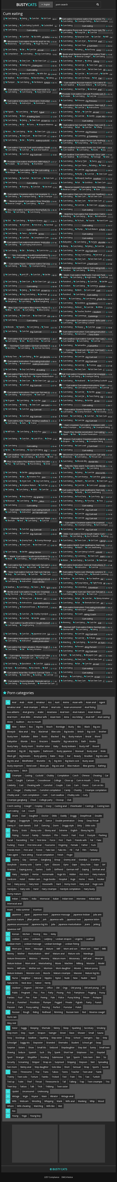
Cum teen (81, 45)
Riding (36, 1012)
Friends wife (81, 840)
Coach (80, 614)
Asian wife (78, 702)
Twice (103, 165)
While (100, 307)
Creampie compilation (96, 790)
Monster (90, 963)
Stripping (71, 1062)
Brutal (88, 736)
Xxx (8, 450)
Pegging (92, 992)
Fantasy (94, 849)
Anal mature (79, 712)
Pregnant (25, 992)
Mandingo (88, 953)
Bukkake (25, 736)
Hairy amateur (35, 649)
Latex (25, 938)
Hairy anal (84, 884)
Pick (69, 992)
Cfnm (9, 780)
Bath (83, 741)
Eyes (23, 116)
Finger (70, 854)
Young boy (35, 1115)
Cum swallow (68, 85)
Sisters (21, 1047)
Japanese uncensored (17, 924)
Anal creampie (31, 707)
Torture (34, 1076)
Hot (9, 131)
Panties (10, 997)
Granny (15, 859)
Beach (49, 726)
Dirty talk (37, 820)
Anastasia (52, 712)
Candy (67, 790)
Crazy (48, 806)
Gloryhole (12, 864)
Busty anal (67, 56)
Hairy (14, 874)
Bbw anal (23, 731)
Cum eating (12, 18)
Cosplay (39, 806)
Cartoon (30, 780)
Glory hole (85, 864)
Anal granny (28, 712)
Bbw (9, 310)
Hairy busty (89, 888)
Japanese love (39, 633)
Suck (42, 1052)
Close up (69, 780)
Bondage (11, 172)
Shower (81, 1032)
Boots (44, 736)
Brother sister (43, 746)
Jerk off (24, 274)
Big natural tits (71, 741)
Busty (26, 4)
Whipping (48, 1101)
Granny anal (69, 859)
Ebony (15, 830)
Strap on (47, 1062)
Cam (76, 785)
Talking (72, 1081)
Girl (103, 864)
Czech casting (14, 806)
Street (63, 1032)
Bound (95, 746)
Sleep (66, 1027)
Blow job (44, 765)
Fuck (93, 845)
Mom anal (30, 963)
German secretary (42, 348)
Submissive (57, 1057)
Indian (15, 898)
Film (84, 849)
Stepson (83, 1062)
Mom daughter (63, 968)
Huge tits (61, 874)
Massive (78, 973)
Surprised (59, 1062)
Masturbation (34, 953)
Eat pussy (91, 49)
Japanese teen (74, 919)
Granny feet (26, 540)
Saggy (24, 1027)
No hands (35, 668)
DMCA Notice (67, 1177)
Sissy (9, 574)
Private (68, 1002)
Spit (68, 1057)
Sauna (100, 1032)
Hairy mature (98, 874)
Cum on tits (97, 785)
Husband (81, 380)
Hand (65, 416)
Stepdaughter (67, 1047)
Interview (80, 898)
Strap (86, 1067)
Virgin (25, 1096)
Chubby (50, 775)
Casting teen (103, 806)
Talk (32, 1086)
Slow (97, 189)
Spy (9, 257)
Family (35, 835)
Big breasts (24, 756)
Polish (78, 1007)
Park (20, 1007)
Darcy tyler (82, 161)
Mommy (45, 958)
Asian (30, 702)
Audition (20, 721)
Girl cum (47, 18)
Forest (39, 849)
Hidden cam (34, 879)
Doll (36, 825)
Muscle (46, 973)
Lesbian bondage (53, 943)
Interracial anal (14, 903)
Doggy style (68, 825)
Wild (34, 489)
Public (15, 992)
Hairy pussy (19, 884)
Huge (72, 879)
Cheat (33, 799)
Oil (103, 987)
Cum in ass (43, 250)
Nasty (24, 266)
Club (69, 799)
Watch (80, 481)
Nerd (93, 977)
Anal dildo (25, 716)
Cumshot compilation (50, 790)
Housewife (47, 884)
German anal (98, 869)
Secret (105, 1067)
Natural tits (12, 982)
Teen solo (22, 1076)
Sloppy (80, 327)
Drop (49, 438)
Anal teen (64, 712)
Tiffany (99, 127)
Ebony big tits (87, 830)
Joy (104, 149)
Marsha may (38, 78)
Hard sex (81, 89)
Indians (24, 898)
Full (64, 376)
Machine (68, 963)
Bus (31, 726)
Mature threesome (16, 958)
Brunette (41, 760)
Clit (8, 790)
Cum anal (81, 41)
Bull (46, 668)
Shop (67, 1037)
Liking (89, 60)
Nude (67, 977)
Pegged (58, 1002)
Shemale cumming (100, 574)
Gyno (66, 864)
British (80, 731)
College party (45, 799)
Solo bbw (56, 1067)
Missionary (12, 43)
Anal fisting (90, 707)
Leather (90, 938)
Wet (60, 1106)
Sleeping (34, 1027)
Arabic (41, 712)
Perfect (56, 1007)
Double (98, 815)
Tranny (10, 1076)
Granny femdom (84, 411)
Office (50, 987)
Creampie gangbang (17, 799)
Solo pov (37, 431)
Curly (85, 795)
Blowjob (11, 731)
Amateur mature (28, 485)
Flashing (103, 835)
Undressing (42, 1091)
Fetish (60, 854)
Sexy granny (26, 496)
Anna (66, 716)
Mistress (33, 958)
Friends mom (13, 849)
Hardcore (11, 879)
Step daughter (41, 1067)
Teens (65, 1071)
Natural (37, 977)
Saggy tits (25, 1042)
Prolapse (97, 997)
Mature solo (74, 953)
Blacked (55, 736)
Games (39, 869)
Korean (15, 934)
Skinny (65, 246)
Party (50, 992)
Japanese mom (40, 914)
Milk (104, 948)
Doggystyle (24, 820)
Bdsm (65, 560)
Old (9, 220)
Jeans (87, 924)
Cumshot (48, 785)
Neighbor (25, 977)
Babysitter (67, 242)
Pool (20, 997)
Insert (10, 909)
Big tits (39, 726)
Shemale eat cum (91, 602)
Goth (48, 869)
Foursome (50, 845)
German (33, 859)
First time (41, 840)
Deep (80, 820)
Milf (58, 948)
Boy (33, 731)
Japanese (16, 914)
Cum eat (35, 18)
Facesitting (21, 840)
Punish (98, 1002)
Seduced (54, 1047)
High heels (91, 277)
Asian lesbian (94, 712)
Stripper (36, 1062)
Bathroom (48, 751)
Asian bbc (25, 675)
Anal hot (25, 225)
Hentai (35, 874)
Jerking (96, 924)
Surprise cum (83, 36)
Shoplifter (32, 1057)
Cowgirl (27, 806)
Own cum (25, 60)
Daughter (33, 815)
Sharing (24, 186)
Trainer (33, 423)
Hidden (72, 874)
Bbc (79, 726)
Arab (22, 702)
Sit (44, 587)
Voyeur (34, 1096)
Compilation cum (41, 237)
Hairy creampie (69, 427)
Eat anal (93, 41)
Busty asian (88, 760)
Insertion (37, 909)
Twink (98, 1071)
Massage (38, 948)
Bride (103, 751)
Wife (14, 1101)
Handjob (24, 874)
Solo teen (88, 1057)
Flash (68, 840)
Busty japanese (64, 751)
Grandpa (83, 859)
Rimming (66, 622)
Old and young (91, 987)
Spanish (32, 1052)
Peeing (44, 997)
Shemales (63, 1042)
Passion (11, 1007)
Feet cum (49, 178)
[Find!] (97, 4)
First (61, 840)
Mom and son (70, 948)
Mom (27, 948)
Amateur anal (13, 707)
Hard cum (103, 220)
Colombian (82, 587)
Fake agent (80, 468)
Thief (29, 1081)
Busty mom (27, 746)
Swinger (53, 1032)
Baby (55, 746)
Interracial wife (28, 73)
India (34, 898)
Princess (80, 100)
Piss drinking (35, 464)
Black (87, 726)
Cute (18, 310)
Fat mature (38, 82)
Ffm (56, 835)
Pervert (80, 646)
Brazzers (43, 741)
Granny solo (26, 864)
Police (61, 997)
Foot (81, 835)
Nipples (48, 977)
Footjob (91, 835)
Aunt (57, 702)
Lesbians (36, 938)
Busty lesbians (69, 746)
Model (101, 963)
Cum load (93, 73)
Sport (9, 1057)
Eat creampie (102, 21)
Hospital (63, 879)
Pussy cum (97, 142)
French (64, 835)
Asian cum (26, 481)
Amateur (40, 702)
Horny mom (70, 884)
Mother (21, 953)
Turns (31, 124)
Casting (10, 489)
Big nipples (34, 751)
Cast (21, 785)
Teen (14, 1071)
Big (63, 736)
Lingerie (79, 938)
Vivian (79, 60)
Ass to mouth (92, 536)
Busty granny (40, 756)
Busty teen (12, 356)
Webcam (24, 1101)
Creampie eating (84, 21)
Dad (23, 815)
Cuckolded (48, 25)
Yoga (24, 1115)
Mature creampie (61, 973)
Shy (49, 1052)
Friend (21, 845)
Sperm (76, 1057)
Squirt (65, 434)
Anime (66, 702)
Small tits (41, 1047)
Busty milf (84, 746)
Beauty (77, 756)
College (57, 780)
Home (82, 879)
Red (21, 520)
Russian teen (72, 1012)
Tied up (10, 1081)
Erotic (24, 830)
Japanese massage (60, 914)
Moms (10, 968)
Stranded (50, 1042)
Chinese (86, 775)
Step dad (82, 1047)
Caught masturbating (38, 257)
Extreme (63, 830)
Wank (9, 558)
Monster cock (33, 973)
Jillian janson (33, 919)
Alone (10, 721)
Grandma (95, 859)
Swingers (88, 1037)
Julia (53, 924)
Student (75, 1042)
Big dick (58, 760)
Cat (23, 810)
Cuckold (39, 775)
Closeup (60, 799)
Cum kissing (26, 92)
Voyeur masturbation (44, 376)
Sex (91, 1052)
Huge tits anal (41, 43)
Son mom (12, 1067)
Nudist (84, 977)
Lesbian (16, 938)
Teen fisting (94, 396)
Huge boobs (49, 879)
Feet (73, 835)
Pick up (10, 1002)
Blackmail (43, 731)
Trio (108, 1081)
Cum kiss (96, 476)
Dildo (65, 536)
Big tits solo (102, 756)
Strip (105, 1037)
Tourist (91, 220)
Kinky (53, 934)
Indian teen (67, 898)
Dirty (79, 825)
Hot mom (84, 874)
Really (79, 174)
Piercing (46, 1007)
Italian (56, 898)
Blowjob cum (91, 655)
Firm (51, 457)
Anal (14, 702)
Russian (16, 1012)
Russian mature (85, 85)
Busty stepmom (15, 765)
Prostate (66, 96)
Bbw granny (44, 310)
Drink (47, 464)
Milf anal (87, 958)
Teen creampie (94, 1081)
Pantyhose (79, 992)
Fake (99, 840)
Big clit (22, 751)
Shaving (11, 1052)
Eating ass (25, 65)
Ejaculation (26, 663)
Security (11, 1062)
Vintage (15, 1096)
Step (23, 1032)
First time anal (34, 845)
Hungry (93, 242)
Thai (37, 1071)
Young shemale (28, 683)
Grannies (11, 869)
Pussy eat (81, 32)
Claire (35, 587)
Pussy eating (82, 142)
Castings (89, 806)
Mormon (48, 968)
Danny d (11, 825)
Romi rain (12, 1017)
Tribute (92, 638)
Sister (15, 1027)
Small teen (104, 1047)
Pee (74, 434)
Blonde (10, 327)
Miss (35, 500)
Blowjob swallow (84, 178)
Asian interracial (43, 92)
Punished (66, 281)
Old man (39, 987)
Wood (101, 1101)
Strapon (66, 441)
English (74, 830)
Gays (96, 864)
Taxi (87, 1076)
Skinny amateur (103, 598)
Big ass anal (58, 765)
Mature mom (59, 958)
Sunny (93, 1047)
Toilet (20, 1081)
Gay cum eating (44, 53)
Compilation (12, 53)
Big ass (96, 726)
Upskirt (15, 1091)
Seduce (21, 1052)
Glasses (56, 864)
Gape (74, 864)
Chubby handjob (40, 614)
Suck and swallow (41, 149)
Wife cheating (23, 1106)
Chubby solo (73, 795)
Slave (71, 1032)
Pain (35, 997)
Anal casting (104, 716)
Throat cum (96, 457)
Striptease (82, 1052)
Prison (86, 997)
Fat (91, 840)
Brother (102, 731)
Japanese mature (15, 919)
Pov (43, 992)
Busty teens (13, 770)
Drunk (15, 815)
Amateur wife (40, 716)
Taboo (55, 1071)
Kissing (36, 934)
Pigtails (10, 111)
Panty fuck (26, 376)
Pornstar (68, 1007)
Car (106, 775)
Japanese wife (57, 919)
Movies (77, 968)
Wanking (82, 1101)
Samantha (81, 345)
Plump (80, 229)
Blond (97, 736)
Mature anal (59, 953)
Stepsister (38, 1042)
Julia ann (97, 914)
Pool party (81, 496)
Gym (64, 655)
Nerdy (48, 982)
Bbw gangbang (42, 301)
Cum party (95, 496)
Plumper (11, 82)
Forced (25, 835)
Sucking (38, 675)
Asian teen (55, 716)
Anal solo (55, 707)
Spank (57, 1052)
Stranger (20, 1057)
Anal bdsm (38, 164)
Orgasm (10, 400)
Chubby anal (13, 795)
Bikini (35, 736)
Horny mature (14, 893)
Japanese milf (13, 929)
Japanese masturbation (69, 924)
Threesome (26, 1071)
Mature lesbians (15, 973)
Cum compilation (31, 795)
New (75, 977)
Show (31, 1047)
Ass (50, 702)
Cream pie (41, 594)
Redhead (46, 1012)
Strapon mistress (45, 124)
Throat (38, 1081)
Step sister (56, 1037)
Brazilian (88, 756)
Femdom (66, 270)
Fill (71, 849)
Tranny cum (82, 574)
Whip (92, 1101)
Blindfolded (27, 760)
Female (74, 845)
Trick (39, 1086)
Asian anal (91, 702)
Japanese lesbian (81, 914)
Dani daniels (25, 825)
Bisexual (11, 500)
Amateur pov (34, 476)
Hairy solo (25, 888)
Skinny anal (25, 1067)
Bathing (102, 765)
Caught (19, 780)
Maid (96, 948)
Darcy (94, 161)
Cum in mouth (83, 780)
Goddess (88, 182)
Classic (85, 785)
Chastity (78, 790)
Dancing (45, 825)
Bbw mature (73, 765)
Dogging (11, 820)
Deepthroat (85, 815)
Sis (104, 1057)
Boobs (92, 741)
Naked (38, 982)
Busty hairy (12, 746)
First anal (28, 849)
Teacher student (84, 311)
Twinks (44, 1076)
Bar (69, 756)
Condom (66, 285)
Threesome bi (52, 1081)
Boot (79, 307)
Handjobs (12, 888)
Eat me (105, 73)
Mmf (47, 953)
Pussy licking (73, 997)
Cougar (17, 790)
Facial (10, 840)
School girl (87, 1042)
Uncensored (28, 1091)
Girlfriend (58, 869)
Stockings (20, 1037)
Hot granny (101, 411)
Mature (49, 948)
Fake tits (66, 468)
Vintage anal (67, 1096)
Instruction (26, 103)
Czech (75, 775)
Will (106, 36)
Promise (80, 131)
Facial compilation (45, 854)
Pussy (102, 992)
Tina (101, 500)
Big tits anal (12, 594)
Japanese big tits (40, 924)
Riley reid (11, 1023)
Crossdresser (44, 780)
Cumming (81, 135)
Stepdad (101, 1052)
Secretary (11, 348)
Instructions (94, 107)
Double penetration (89, 434)
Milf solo (11, 431)
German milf (67, 629)
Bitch (79, 290)
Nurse (15, 977)
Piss (9, 464)
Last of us (37, 438)
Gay (24, 859)
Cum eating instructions (31, 244)
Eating (24, 18)
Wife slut (43, 73)
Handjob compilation (70, 888)
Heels (65, 277)
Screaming (23, 1062)
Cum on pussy (83, 78)
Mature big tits (92, 973)
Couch (31, 810)
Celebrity (11, 785)
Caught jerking (27, 625)
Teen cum (93, 65)
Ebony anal (50, 830)
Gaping (85, 869)
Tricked (55, 1076)
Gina (107, 157)
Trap (82, 1081)
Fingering (62, 845)
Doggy (73, 815)
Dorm (56, 825)
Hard (58, 884)
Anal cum (81, 352)
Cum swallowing (94, 492)
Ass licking (77, 716)
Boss (33, 741)
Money (10, 953)
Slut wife (37, 36)
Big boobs (69, 731)
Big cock (91, 731)
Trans (45, 1071)
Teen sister (62, 1086)
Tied (64, 1076)
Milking (79, 963)
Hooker (100, 879)
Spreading (103, 1062)
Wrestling (36, 1101)
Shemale (11, 520)
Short (67, 1067)
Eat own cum (40, 60)
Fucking (11, 845)
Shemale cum (27, 657)
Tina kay (90, 500)
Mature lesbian (14, 963)
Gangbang (11, 301)
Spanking (76, 1027)
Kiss (9, 212)
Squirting (44, 1037)
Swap (98, 1042)
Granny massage (43, 540)
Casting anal (61, 806)
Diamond (43, 607)
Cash (45, 795)
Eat (22, 49)
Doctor (44, 815)
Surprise (11, 1047)
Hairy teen (34, 884)
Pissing (60, 992)
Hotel (22, 879)
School (77, 1037)
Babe (52, 756)
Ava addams (13, 712)
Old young (76, 987)
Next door (26, 982)
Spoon (39, 598)
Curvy (96, 780)
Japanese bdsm (91, 919)
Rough (26, 1012)
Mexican (99, 958)
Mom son (85, 948)
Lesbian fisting (72, 943)
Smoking (101, 1027)
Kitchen (26, 934)
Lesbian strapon (63, 938)
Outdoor (16, 987)
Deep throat (93, 820)
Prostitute (35, 1002)
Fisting (15, 835)
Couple (59, 785)
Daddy (63, 815)
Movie (58, 963)
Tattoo (23, 1086)
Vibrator (54, 1096)
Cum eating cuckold (30, 25)
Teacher (75, 1071)
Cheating (97, 775)
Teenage (97, 157)
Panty (89, 1002)
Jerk (44, 919)
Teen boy (11, 1086)
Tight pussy (97, 582)
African (44, 707)
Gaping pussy (25, 869)
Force (52, 840)
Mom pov (17, 948)
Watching (66, 216)
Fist (32, 840)
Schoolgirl (12, 1042)
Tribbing (49, 1086)
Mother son (34, 968)
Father (84, 845)
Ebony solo (35, 830)
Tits (80, 1076)
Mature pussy (91, 968)
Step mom (12, 1032)
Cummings (81, 315)
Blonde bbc (82, 461)
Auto (23, 423)
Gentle (92, 116)
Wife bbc (50, 1106)
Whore (10, 1106)
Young (15, 1115)
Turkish (96, 1076)
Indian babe (94, 898)
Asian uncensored (72, 707)
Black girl (11, 756)
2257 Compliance (51, 1177)
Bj (50, 760)
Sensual (77, 1067)
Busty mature (75, 736)
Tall (64, 1081)
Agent (102, 702)
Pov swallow (93, 578)
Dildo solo (90, 825)
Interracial (45, 898)
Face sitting (27, 854)
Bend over (31, 765)
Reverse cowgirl (83, 56)
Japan (27, 914)
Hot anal (37, 225)
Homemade (48, 874)
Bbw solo (56, 731)
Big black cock (72, 760)
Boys (64, 676)
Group (57, 859)
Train (72, 1076)
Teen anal (87, 1071)
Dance (49, 820)
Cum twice (82, 165)
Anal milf (90, 716)
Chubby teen (30, 790)
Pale (53, 997)
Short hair (68, 1052)
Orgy (65, 987)
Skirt (92, 1062)
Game (38, 864)
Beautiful (55, 741)
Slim (98, 1057)
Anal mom (12, 716)
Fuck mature (92, 229)
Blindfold (11, 751)
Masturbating (45, 963)
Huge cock (97, 884)
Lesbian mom (14, 943)
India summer (23, 909)
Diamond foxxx (28, 607)
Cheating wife (33, 785)
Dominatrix (40, 103)
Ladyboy (48, 938)
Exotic (95, 149)
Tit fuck (80, 220)
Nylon (58, 977)
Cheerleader (76, 806)
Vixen (44, 1096)
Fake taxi (50, 849)
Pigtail (35, 111)
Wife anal (70, 1101)
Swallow (10, 78)
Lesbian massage (32, 943)
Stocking (44, 1057)
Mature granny (36, 220)
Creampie (16, 775)
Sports (95, 1067)
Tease (46, 327)
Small (91, 1032)
